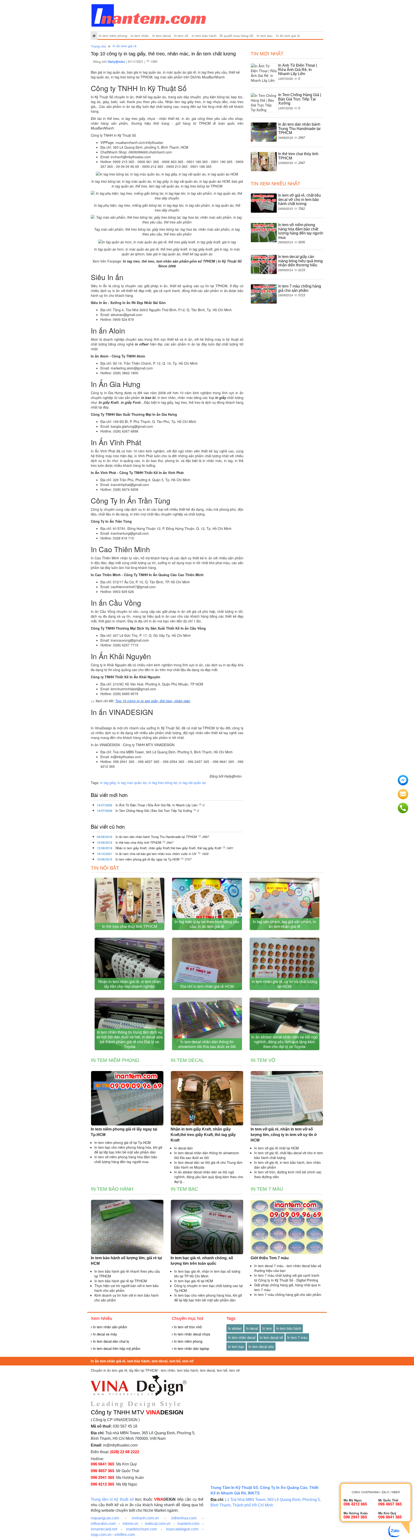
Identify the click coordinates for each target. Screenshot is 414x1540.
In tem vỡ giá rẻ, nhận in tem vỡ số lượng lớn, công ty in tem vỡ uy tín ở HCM (284, 1134)
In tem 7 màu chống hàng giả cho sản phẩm (299, 288)
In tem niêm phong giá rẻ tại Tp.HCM (122, 1142)
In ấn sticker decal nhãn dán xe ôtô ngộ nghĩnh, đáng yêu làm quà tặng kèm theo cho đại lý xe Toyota (284, 1041)
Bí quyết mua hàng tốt (236, 36)
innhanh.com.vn (145, 1518)
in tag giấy (107, 782)
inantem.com (188, 1524)
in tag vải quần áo (192, 782)
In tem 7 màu (267, 1189)
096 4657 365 (102, 1470)
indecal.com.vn (158, 1524)
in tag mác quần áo (132, 782)
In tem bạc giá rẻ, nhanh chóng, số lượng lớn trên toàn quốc (202, 1260)
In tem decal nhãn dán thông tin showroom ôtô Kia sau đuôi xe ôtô (207, 1044)
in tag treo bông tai (163, 782)
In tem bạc (265, 36)
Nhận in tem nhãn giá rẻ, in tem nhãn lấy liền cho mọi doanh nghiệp (129, 984)
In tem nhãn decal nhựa (191, 1334)
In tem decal (161, 36)
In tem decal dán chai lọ (110, 1341)
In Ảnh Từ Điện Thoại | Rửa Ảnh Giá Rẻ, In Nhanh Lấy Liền (156, 805)
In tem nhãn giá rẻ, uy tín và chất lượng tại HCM (284, 984)
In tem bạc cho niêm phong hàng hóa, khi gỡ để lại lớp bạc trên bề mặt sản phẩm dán (128, 1149)
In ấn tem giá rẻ (288, 36)
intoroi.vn (130, 1524)
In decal (252, 1328)
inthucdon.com (103, 1524)
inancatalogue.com (182, 1529)
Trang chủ (98, 46)
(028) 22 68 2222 (124, 1452)
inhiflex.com (125, 1535)
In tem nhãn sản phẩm (109, 1326)
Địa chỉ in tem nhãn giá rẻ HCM (207, 986)
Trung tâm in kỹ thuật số (112, 1499)
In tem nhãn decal (241, 1337)
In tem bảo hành (204, 36)
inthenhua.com (183, 1518)
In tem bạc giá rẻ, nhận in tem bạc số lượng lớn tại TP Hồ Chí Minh (207, 1273)
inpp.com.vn (101, 1535)
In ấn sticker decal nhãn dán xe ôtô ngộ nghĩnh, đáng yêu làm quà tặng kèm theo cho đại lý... (208, 1177)
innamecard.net (104, 1529)
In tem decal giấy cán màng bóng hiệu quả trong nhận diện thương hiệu (300, 261)
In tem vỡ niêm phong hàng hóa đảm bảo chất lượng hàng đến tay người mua (300, 231)
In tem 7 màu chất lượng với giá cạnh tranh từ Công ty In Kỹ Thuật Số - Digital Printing (286, 1277)
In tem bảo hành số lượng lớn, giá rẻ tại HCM (126, 1260)
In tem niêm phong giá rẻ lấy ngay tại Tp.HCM (147, 859)
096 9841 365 (102, 1464)
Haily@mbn (117, 61)
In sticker (235, 1328)
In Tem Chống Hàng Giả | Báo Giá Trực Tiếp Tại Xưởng (154, 810)
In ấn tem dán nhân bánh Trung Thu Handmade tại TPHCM (156, 836)
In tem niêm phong (113, 36)
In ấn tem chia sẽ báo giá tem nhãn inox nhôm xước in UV (156, 853)
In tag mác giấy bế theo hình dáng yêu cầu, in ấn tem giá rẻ (207, 924)
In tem (267, 1328)
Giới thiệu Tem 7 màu (270, 1258)
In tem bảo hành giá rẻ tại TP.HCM (120, 1280)
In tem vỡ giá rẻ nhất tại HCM (276, 1148)
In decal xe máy (104, 1334)
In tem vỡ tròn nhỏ (187, 1326)
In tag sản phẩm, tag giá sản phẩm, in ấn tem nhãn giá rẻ (284, 924)
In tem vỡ (181, 36)
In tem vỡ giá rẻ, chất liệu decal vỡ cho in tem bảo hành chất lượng (299, 199)
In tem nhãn (140, 36)
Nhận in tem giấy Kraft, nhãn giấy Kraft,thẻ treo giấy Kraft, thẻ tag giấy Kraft (168, 848)
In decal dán (183, 1148)
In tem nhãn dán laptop (191, 1348)
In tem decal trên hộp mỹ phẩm (116, 1348)
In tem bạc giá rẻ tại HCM (193, 1280)
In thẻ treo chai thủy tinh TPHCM (138, 842)
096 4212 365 (102, 1484)
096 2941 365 (102, 1477)
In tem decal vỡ (271, 1337)
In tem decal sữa (261, 1346)
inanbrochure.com (141, 1529)
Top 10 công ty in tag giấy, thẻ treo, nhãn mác (152, 700)
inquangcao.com (105, 1518)
